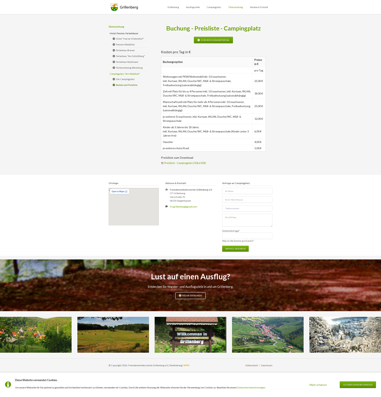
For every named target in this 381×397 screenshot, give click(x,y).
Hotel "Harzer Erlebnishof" (130, 38)
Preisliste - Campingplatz (185, 163)
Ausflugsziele (193, 7)
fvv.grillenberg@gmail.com (183, 206)
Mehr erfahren (318, 384)
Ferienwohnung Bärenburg (129, 67)
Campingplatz (214, 7)
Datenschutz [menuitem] (251, 365)
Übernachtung (235, 7)
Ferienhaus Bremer (125, 50)
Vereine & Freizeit (259, 7)
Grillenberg (173, 7)
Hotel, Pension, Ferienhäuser (124, 33)
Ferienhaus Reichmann (127, 61)
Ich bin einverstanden (358, 384)
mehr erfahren (192, 295)
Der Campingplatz (125, 79)
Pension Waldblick (125, 44)
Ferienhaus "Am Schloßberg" (130, 56)
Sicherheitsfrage (231, 230)
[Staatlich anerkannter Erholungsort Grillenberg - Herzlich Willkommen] (190, 335)
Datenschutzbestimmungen (251, 387)
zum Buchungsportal (214, 40)
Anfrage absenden (235, 248)
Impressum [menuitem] (266, 365)
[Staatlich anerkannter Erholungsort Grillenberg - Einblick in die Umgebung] (113, 335)
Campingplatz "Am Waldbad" (125, 73)
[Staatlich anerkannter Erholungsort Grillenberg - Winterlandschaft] (345, 335)
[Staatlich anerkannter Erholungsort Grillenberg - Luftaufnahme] (268, 335)
